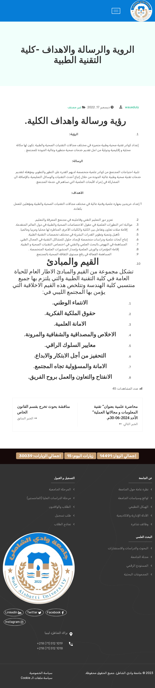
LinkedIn (11, 612)
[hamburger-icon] (116, 11)
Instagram (13, 622)
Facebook (54, 612)
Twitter (32, 612)
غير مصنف (74, 107)
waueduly (132, 107)
